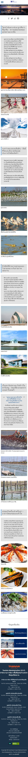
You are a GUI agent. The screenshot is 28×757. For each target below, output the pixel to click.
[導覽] (2, 2)
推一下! (11, 18)
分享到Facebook (8, 18)
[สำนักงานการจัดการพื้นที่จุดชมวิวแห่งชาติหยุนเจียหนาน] (14, 2)
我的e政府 (10, 743)
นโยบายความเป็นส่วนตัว (14, 730)
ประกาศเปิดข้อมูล (14, 729)
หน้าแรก (3, 5)
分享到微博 (14, 18)
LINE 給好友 (18, 18)
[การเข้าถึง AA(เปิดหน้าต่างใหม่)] (15, 743)
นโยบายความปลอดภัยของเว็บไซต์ (14, 732)
